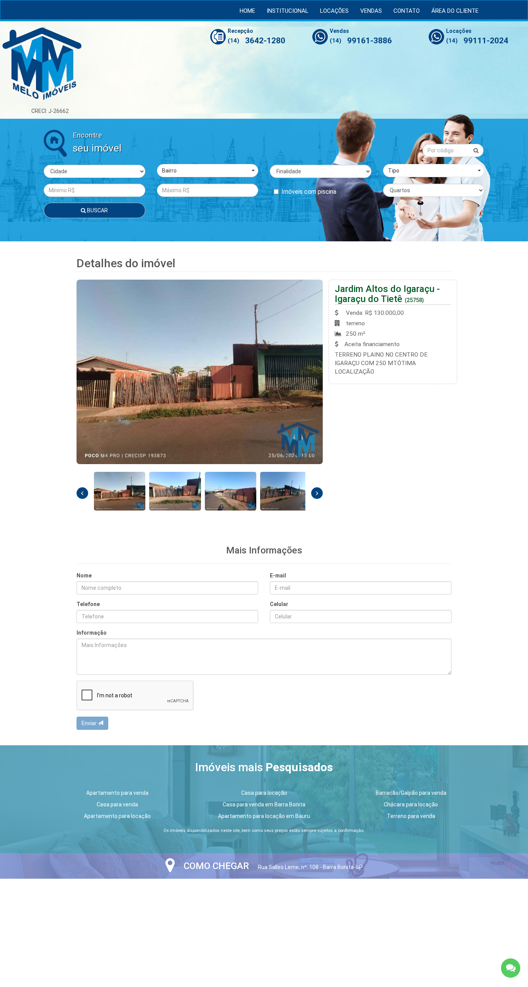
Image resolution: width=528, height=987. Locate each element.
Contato (406, 10)
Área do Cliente (455, 10)
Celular (279, 604)
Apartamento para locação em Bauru (264, 816)
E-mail (278, 575)
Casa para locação (264, 793)
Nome (84, 575)
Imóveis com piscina (308, 191)
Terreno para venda (411, 816)
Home (247, 10)
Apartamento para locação (117, 816)
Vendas (371, 10)
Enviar (90, 723)
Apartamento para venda (117, 793)
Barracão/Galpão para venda (411, 793)
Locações (334, 10)
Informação (92, 633)
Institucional (287, 10)
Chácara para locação (411, 804)
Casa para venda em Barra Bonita (264, 804)
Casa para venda (117, 804)
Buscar (97, 210)
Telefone (88, 604)
